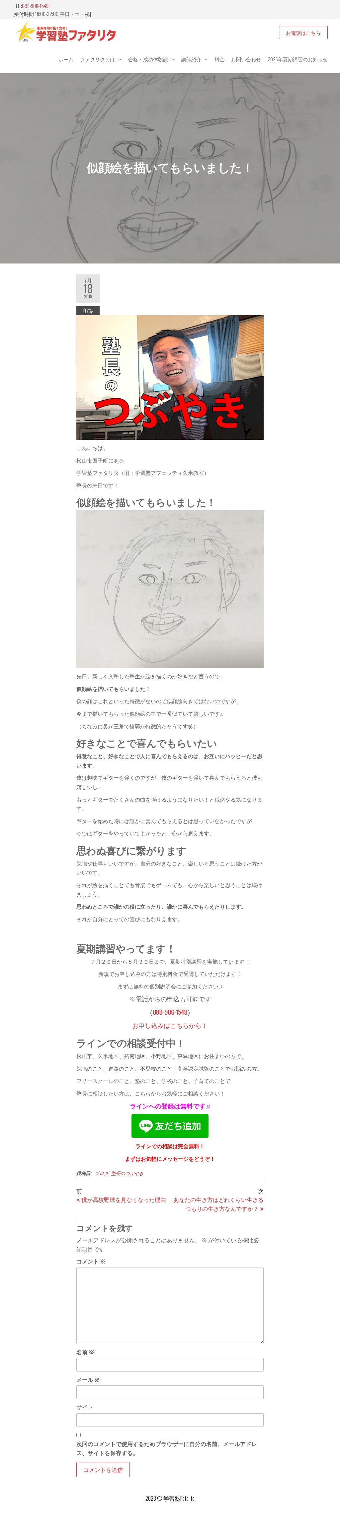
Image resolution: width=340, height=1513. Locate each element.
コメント (91, 1261)
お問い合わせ (246, 59)
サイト (84, 1407)
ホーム (65, 59)
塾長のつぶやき (127, 1172)
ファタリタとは (97, 59)
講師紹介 (191, 59)
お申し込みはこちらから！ (170, 1025)
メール (88, 1379)
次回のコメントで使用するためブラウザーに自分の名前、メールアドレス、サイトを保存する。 (166, 1448)
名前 (85, 1352)
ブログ (102, 1172)
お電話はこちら (303, 32)
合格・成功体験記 (148, 59)
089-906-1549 (35, 5)
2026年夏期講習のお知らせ (298, 59)
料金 (219, 59)
